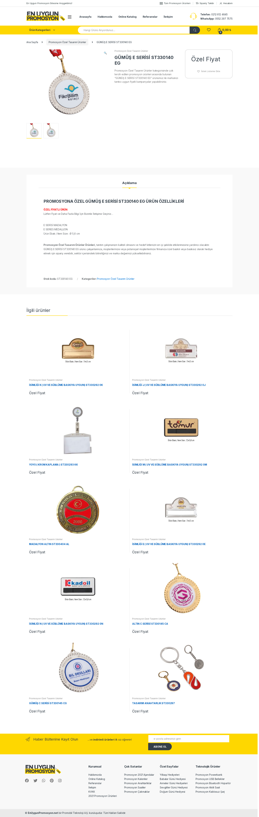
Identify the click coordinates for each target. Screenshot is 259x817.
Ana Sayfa (32, 42)
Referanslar (150, 16)
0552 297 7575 (216, 18)
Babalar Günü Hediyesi (173, 778)
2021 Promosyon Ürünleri (102, 795)
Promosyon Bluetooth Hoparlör (213, 783)
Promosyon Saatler (135, 787)
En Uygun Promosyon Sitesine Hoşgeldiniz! (49, 3)
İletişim (168, 16)
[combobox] (134, 30)
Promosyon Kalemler (136, 778)
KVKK (91, 791)
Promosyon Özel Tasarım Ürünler (67, 42)
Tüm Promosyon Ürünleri (177, 3)
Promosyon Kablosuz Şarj (210, 791)
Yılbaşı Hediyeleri (169, 774)
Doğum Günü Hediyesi (172, 791)
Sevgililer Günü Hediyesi (174, 787)
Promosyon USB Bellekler (210, 778)
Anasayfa (85, 16)
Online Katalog (127, 16)
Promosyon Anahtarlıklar (138, 783)
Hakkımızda (105, 16)
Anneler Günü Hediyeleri (174, 783)
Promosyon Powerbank (209, 774)
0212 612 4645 (214, 14)
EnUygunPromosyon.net (43, 812)
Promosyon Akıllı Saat (208, 787)
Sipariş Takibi (207, 3)
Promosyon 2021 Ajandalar (139, 774)
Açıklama (129, 183)
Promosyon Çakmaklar (137, 791)
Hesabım (228, 3)
